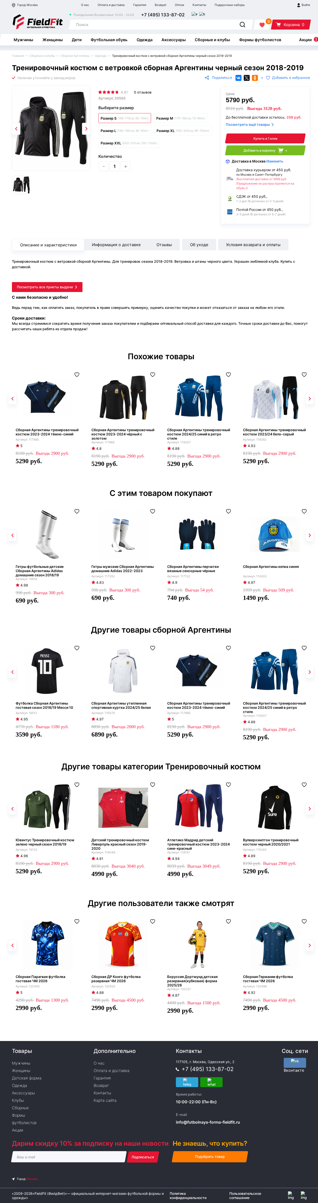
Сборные (20, 1107)
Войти (305, 5)
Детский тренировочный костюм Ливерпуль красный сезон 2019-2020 (120, 844)
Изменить (274, 161)
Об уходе (199, 244)
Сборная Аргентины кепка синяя (271, 566)
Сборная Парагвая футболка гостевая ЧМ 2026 (40, 979)
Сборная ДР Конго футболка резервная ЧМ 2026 (116, 979)
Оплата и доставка (111, 5)
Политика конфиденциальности (188, 1195)
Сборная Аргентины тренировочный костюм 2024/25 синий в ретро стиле (198, 434)
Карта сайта (105, 1100)
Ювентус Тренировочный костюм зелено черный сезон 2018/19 (45, 842)
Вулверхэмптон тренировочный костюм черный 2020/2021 (270, 842)
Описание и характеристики (48, 244)
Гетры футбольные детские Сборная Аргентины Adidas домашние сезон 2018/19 (40, 570)
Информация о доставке (116, 244)
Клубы (18, 1100)
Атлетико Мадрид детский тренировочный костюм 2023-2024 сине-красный (198, 844)
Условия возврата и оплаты (253, 244)
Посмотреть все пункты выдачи (45, 287)
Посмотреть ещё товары (248, 124)
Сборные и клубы (212, 39)
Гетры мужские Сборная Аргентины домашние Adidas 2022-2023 (122, 568)
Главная (18, 56)
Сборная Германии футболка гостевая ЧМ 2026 (268, 979)
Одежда (145, 39)
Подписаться (143, 1157)
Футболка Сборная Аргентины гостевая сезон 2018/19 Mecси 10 (44, 705)
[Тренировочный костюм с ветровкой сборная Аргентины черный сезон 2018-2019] (51, 128)
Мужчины (23, 39)
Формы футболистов (260, 39)
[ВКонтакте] (238, 78)
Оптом (179, 5)
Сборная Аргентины (74, 56)
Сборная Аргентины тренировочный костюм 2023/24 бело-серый (274, 432)
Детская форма (26, 1077)
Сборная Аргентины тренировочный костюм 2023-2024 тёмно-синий (47, 432)
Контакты (199, 5)
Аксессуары (173, 39)
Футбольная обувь (109, 39)
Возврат (160, 5)
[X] (247, 78)
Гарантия (139, 5)
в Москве (257, 161)
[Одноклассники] (255, 78)
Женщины (52, 39)
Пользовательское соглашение (245, 1195)
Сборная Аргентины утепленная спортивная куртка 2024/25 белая (121, 705)
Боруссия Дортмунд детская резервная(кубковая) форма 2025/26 (192, 981)
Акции (305, 39)
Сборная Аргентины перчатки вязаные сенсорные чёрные (193, 568)
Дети (77, 39)
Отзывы (164, 244)
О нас (85, 5)
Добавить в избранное (291, 78)
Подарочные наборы (230, 5)
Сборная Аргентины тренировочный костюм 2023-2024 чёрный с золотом (122, 434)
